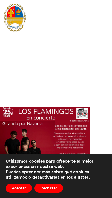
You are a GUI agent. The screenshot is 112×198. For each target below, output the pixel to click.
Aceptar (19, 188)
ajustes (81, 177)
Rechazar (48, 188)
